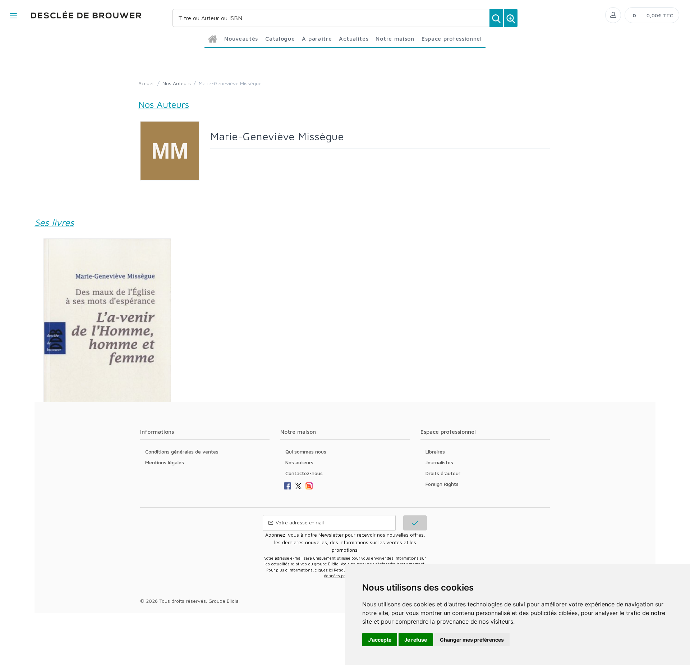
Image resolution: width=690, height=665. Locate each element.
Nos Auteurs (176, 83)
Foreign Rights (442, 484)
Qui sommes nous (305, 451)
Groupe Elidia (223, 601)
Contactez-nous (304, 473)
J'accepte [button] (379, 640)
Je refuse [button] (415, 640)
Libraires (435, 451)
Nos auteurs (299, 462)
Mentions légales (164, 462)
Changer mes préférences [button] (472, 640)
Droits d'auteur (443, 473)
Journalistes (439, 462)
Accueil (146, 83)
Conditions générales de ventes (181, 451)
